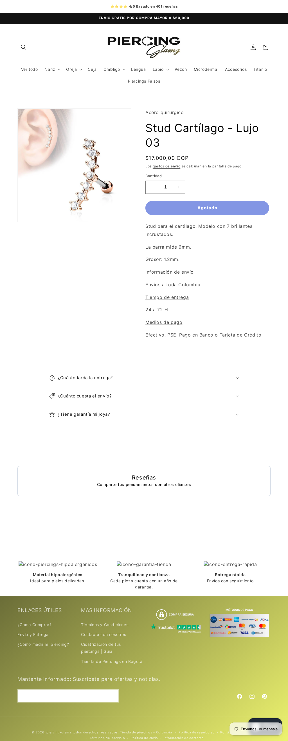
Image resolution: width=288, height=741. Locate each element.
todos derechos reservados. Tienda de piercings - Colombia (123, 732)
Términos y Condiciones (104, 624)
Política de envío (144, 738)
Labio (158, 69)
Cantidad (153, 176)
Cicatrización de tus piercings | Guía (101, 648)
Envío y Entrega (33, 634)
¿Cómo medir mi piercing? (43, 644)
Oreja (71, 69)
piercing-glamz (58, 732)
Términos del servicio (107, 738)
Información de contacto (184, 738)
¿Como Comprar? (34, 624)
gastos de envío (167, 166)
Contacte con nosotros (103, 634)
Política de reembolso (197, 732)
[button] (23, 47)
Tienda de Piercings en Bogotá (111, 661)
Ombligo (112, 69)
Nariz (49, 69)
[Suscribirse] (112, 696)
